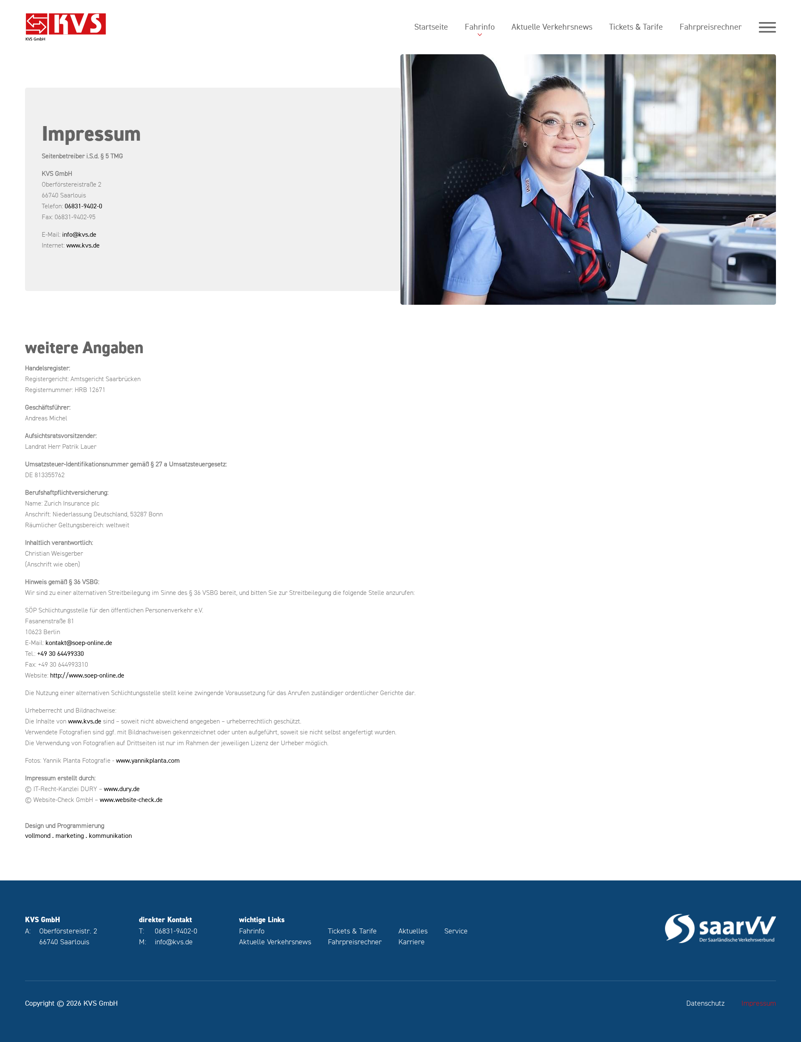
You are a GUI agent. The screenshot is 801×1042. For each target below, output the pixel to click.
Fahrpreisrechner (711, 27)
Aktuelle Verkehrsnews (551, 27)
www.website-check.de (131, 799)
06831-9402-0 (83, 206)
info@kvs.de (79, 234)
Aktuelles (413, 931)
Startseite (431, 27)
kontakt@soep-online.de (78, 642)
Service (456, 931)
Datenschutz (705, 1003)
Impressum (758, 1003)
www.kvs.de (83, 245)
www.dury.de (122, 788)
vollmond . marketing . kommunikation (78, 835)
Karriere (411, 942)
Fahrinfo (480, 26)
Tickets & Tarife (636, 27)
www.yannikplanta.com (148, 760)
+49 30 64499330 (60, 653)
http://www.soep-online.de (87, 675)
